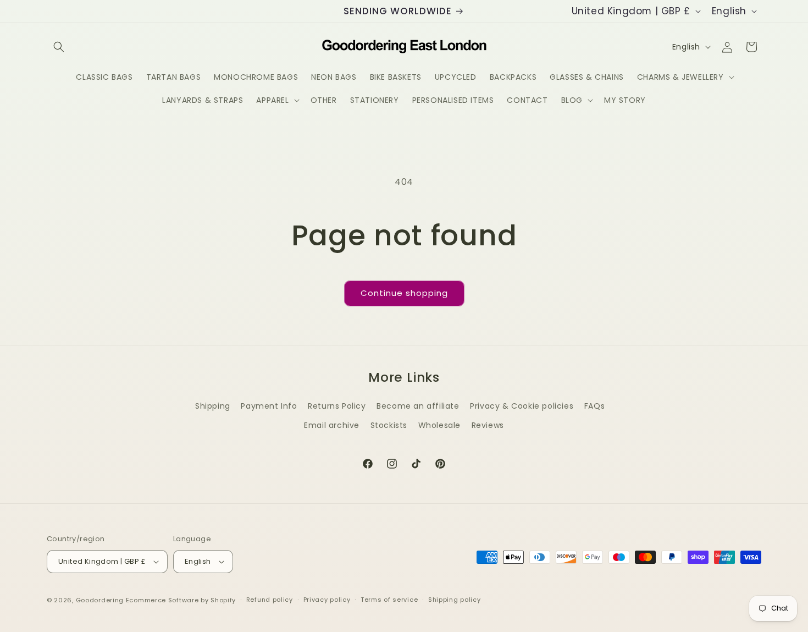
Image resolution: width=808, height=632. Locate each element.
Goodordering (100, 600)
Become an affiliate (418, 405)
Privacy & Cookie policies (521, 405)
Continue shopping (404, 293)
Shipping (212, 405)
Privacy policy (327, 599)
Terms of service (389, 599)
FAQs (594, 405)
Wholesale (439, 425)
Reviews (488, 425)
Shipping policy (454, 599)
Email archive (331, 425)
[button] (59, 47)
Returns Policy (337, 405)
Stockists (388, 425)
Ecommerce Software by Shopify (181, 600)
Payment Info (269, 405)
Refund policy (269, 599)
